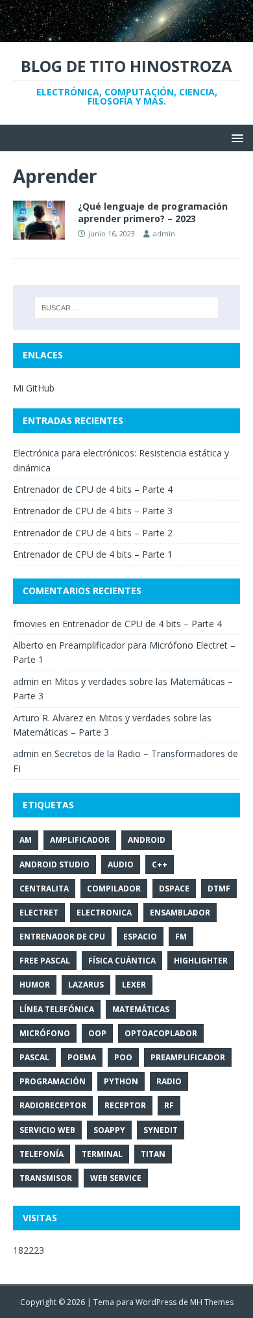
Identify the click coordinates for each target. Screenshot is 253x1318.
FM (181, 936)
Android (146, 839)
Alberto (28, 645)
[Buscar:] (127, 308)
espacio (140, 936)
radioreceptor (52, 1105)
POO (123, 1057)
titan (153, 1154)
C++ (159, 864)
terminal (102, 1154)
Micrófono (44, 1033)
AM (25, 839)
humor (34, 984)
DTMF (219, 888)
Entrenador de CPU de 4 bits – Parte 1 (93, 554)
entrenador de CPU (62, 936)
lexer (134, 984)
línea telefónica (56, 1009)
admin (164, 233)
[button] (235, 137)
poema (81, 1057)
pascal (34, 1057)
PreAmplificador (188, 1057)
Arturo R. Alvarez (48, 718)
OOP (97, 1033)
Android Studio (54, 864)
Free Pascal (44, 960)
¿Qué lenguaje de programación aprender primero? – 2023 (153, 212)
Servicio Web (47, 1130)
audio (121, 864)
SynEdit (160, 1130)
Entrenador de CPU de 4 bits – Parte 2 (93, 533)
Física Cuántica (122, 960)
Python (121, 1081)
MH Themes (212, 1302)
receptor (125, 1105)
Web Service (115, 1178)
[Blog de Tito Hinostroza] (126, 34)
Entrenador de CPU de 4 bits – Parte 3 (93, 510)
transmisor (45, 1178)
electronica (104, 912)
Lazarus (86, 984)
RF (169, 1105)
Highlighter (201, 960)
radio (169, 1081)
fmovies (30, 623)
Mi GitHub (33, 388)
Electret (38, 912)
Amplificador (80, 839)
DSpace (174, 888)
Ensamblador (180, 912)
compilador (114, 888)
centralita (44, 888)
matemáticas (140, 1009)
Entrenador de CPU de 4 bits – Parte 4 (93, 489)
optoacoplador (161, 1033)
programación (52, 1081)
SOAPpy (109, 1130)
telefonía (41, 1154)
